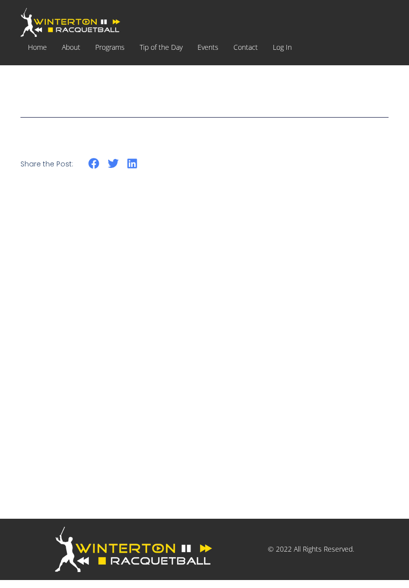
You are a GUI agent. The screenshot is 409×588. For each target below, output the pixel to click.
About (71, 47)
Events (208, 47)
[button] (94, 163)
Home (37, 47)
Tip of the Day (161, 47)
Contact (245, 47)
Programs (110, 47)
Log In (282, 47)
